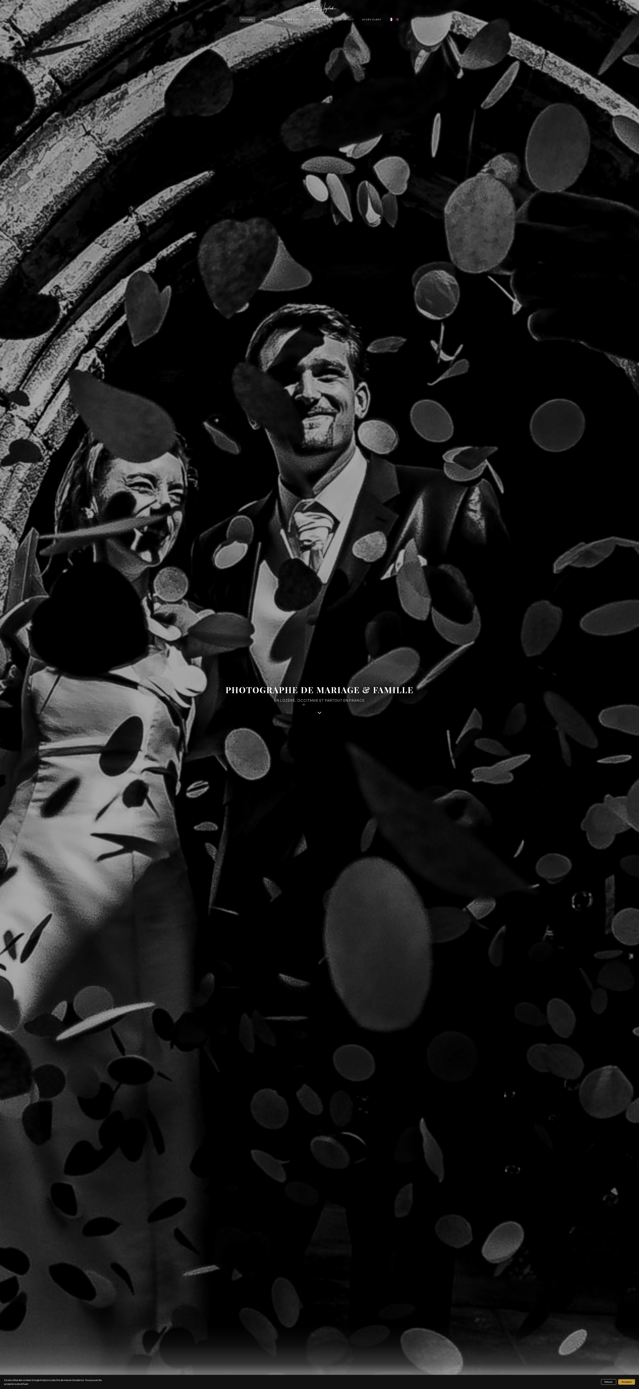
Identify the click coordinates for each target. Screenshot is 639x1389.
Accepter (627, 1382)
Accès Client (372, 19)
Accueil (247, 19)
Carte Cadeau (321, 19)
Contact (347, 19)
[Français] (391, 19)
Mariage (267, 19)
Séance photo (292, 19)
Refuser (608, 1382)
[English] (397, 19)
